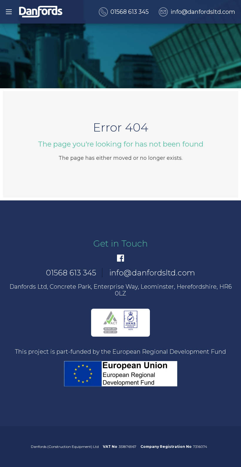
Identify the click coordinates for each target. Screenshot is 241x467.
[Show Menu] (9, 12)
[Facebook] (120, 258)
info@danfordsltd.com (202, 11)
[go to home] (40, 12)
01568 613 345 (130, 11)
